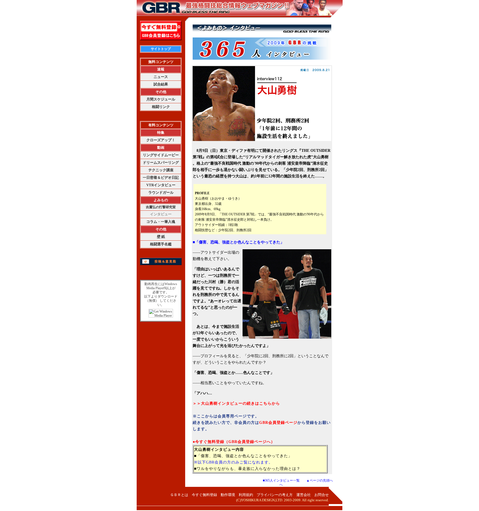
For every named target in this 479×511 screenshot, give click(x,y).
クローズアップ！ (160, 140)
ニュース (161, 77)
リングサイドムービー (161, 155)
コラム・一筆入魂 (160, 222)
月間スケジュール (160, 99)
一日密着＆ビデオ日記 (161, 177)
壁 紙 (161, 237)
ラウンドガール (161, 192)
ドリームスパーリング (161, 162)
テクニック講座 (161, 170)
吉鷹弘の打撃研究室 (161, 207)
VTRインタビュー (160, 185)
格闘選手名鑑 (161, 244)
